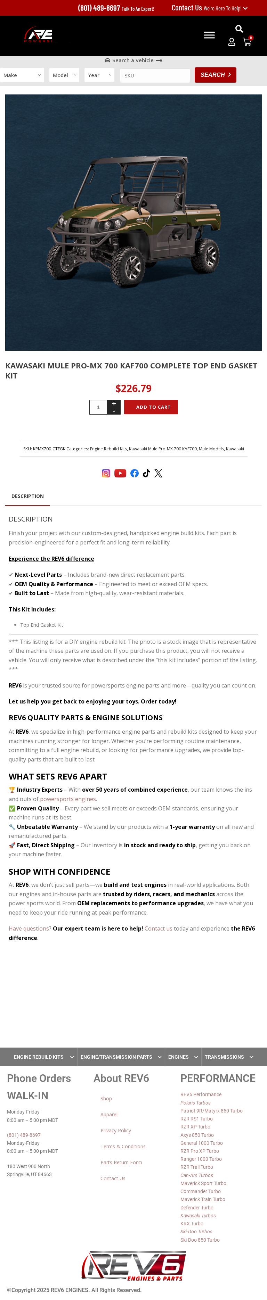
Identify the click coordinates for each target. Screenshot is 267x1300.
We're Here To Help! (207, 8)
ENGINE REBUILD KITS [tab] (39, 1057)
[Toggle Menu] (209, 35)
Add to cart (153, 407)
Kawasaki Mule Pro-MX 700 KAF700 (163, 449)
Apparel (109, 1114)
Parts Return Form (121, 1162)
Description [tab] (27, 496)
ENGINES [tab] (178, 1057)
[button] (239, 29)
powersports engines (68, 799)
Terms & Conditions (123, 1146)
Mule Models (211, 449)
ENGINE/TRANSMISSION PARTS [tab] (116, 1057)
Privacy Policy (115, 1130)
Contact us (158, 928)
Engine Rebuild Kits (108, 449)
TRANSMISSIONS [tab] (224, 1057)
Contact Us (113, 1178)
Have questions (29, 928)
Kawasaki (235, 449)
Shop (106, 1098)
